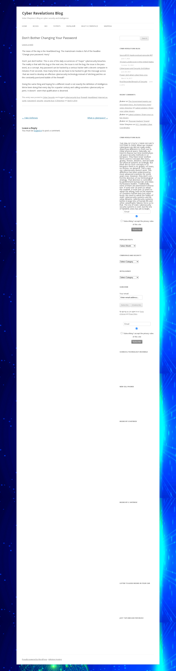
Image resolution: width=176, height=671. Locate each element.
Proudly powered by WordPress (34, 659)
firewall (84, 97)
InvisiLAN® (70, 26)
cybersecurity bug (72, 97)
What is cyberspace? (97, 118)
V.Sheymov (59, 100)
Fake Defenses (30, 118)
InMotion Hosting (55, 659)
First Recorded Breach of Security (133, 81)
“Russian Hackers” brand (138, 121)
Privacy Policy (133, 314)
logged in (38, 130)
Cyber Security (49, 97)
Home (24, 26)
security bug (49, 100)
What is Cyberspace (89, 26)
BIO (46, 26)
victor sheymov (126, 108)
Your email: (124, 293)
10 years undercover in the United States (137, 62)
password (31, 100)
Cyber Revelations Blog (42, 13)
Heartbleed (92, 97)
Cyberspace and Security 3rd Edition (135, 68)
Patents (56, 26)
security (40, 100)
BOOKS (35, 26)
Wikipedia (108, 26)
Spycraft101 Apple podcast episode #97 (136, 55)
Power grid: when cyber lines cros (134, 75)
